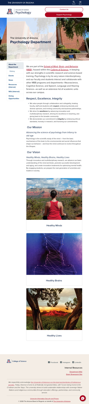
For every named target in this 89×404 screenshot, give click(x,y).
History (12, 71)
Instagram (66, 362)
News (11, 80)
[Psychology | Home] (25, 11)
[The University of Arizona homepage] (21, 2)
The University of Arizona (61, 401)
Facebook (54, 362)
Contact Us (64, 9)
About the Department (13, 65)
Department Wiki (76, 372)
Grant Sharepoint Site (74, 374)
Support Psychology (64, 15)
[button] (83, 398)
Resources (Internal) (13, 85)
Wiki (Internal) (14, 91)
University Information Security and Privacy (44, 399)
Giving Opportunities (14, 97)
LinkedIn (78, 362)
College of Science (59, 69)
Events (11, 76)
